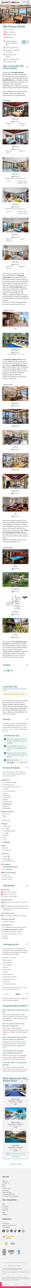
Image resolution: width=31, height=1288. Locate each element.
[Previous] (13, 21)
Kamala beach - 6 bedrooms (15, 1101)
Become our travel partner (10, 1196)
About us (5, 1181)
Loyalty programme (8, 1194)
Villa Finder (5, 1223)
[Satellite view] (5, 670)
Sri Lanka (5, 1208)
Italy (3, 1213)
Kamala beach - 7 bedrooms (15, 1124)
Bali (3, 1204)
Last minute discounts (9, 1225)
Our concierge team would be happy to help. (14, 988)
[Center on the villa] (11, 670)
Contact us (5, 1183)
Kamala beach (10, 29)
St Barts (4, 1214)
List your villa (6, 1189)
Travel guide (6, 1227)
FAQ (3, 1185)
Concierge (5, 1190)
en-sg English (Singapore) (15, 1265)
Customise (6, 1284)
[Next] (17, 21)
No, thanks (16, 1284)
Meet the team (6, 1192)
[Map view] (8, 670)
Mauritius (5, 1210)
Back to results (16, 1164)
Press (4, 1187)
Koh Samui (5, 1206)
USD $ (6, 994)
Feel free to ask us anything (10, 729)
